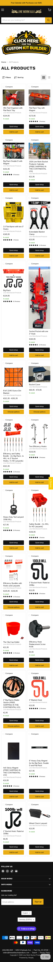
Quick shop (13, 126)
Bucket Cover (34, 384)
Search (34, 953)
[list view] (49, 77)
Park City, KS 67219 (41, 950)
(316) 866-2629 (7, 950)
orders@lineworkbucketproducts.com (16, 953)
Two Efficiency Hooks (38, 446)
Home (3, 62)
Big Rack (7, 290)
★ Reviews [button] (51, 483)
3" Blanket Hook (35, 700)
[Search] (48, 20)
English (25, 913)
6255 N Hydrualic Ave (23, 950)
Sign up (38, 901)
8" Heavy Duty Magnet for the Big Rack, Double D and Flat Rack (39, 763)
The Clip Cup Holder (11, 642)
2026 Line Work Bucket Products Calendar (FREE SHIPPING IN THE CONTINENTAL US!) (38, 166)
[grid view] (43, 77)
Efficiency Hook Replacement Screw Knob (37, 644)
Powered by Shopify (26, 958)
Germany (25, 919)
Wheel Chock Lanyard (38, 823)
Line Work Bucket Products (12, 113)
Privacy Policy (45, 953)
